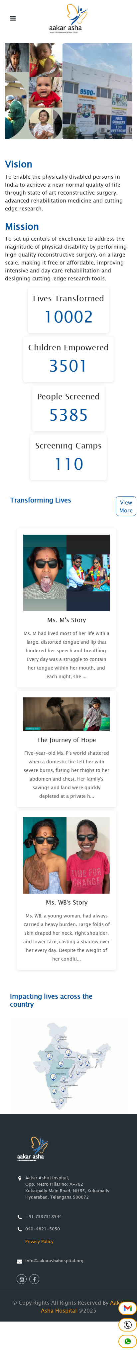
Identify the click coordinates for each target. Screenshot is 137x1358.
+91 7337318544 (43, 1216)
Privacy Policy (39, 1241)
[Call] (127, 1324)
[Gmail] (127, 1308)
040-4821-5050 (42, 1228)
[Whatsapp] (127, 1341)
